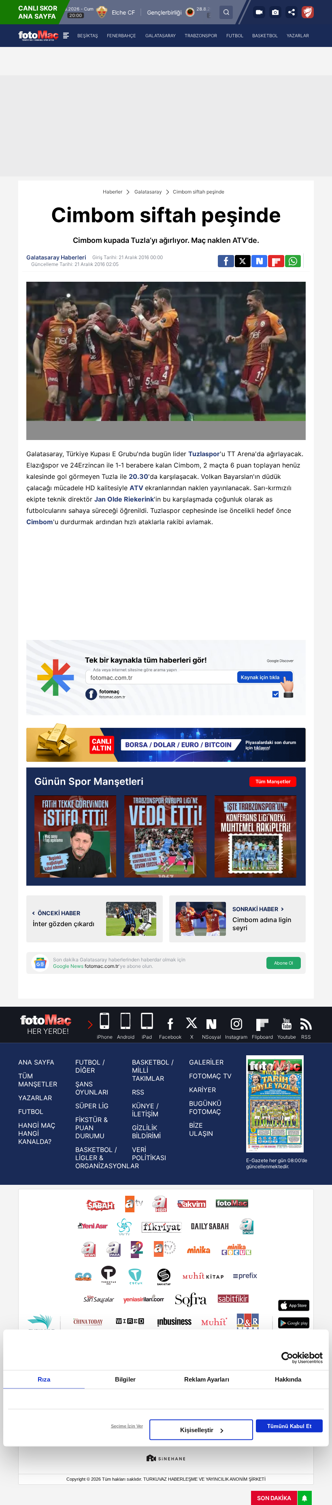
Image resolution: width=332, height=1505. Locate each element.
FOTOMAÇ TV (210, 1076)
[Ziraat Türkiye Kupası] (308, 12)
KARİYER (202, 1090)
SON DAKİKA (274, 1497)
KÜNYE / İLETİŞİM (145, 1110)
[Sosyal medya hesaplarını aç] (291, 12)
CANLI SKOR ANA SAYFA (37, 12)
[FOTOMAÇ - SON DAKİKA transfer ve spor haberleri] (38, 35)
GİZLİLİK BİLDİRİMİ (146, 1132)
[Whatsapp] (293, 261)
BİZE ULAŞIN (201, 1129)
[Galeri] (275, 12)
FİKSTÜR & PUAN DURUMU (91, 1128)
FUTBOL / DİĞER (90, 1066)
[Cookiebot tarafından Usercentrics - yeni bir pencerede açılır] (287, 1358)
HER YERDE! (48, 1031)
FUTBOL (30, 1111)
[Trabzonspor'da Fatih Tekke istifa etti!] (75, 836)
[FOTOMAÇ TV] (259, 12)
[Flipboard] (276, 261)
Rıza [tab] (44, 1379)
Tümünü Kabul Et (289, 1426)
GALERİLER (206, 1062)
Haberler (112, 192)
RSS (138, 1092)
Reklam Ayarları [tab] (206, 1379)
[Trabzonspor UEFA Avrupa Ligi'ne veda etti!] (165, 836)
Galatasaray (148, 192)
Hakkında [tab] (288, 1379)
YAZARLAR (35, 1098)
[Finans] (166, 743)
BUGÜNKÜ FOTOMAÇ (205, 1107)
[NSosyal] (259, 261)
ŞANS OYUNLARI (91, 1088)
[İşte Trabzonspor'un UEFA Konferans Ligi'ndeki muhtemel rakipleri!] (255, 836)
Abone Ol (283, 963)
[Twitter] (243, 261)
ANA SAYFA (36, 1062)
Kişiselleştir (196, 1429)
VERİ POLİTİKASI (149, 1154)
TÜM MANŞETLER (37, 1080)
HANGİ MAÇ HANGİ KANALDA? (36, 1133)
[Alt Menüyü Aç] (66, 35)
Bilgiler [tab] (125, 1379)
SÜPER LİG (92, 1106)
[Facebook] (226, 261)
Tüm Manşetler (273, 781)
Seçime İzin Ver (127, 1426)
